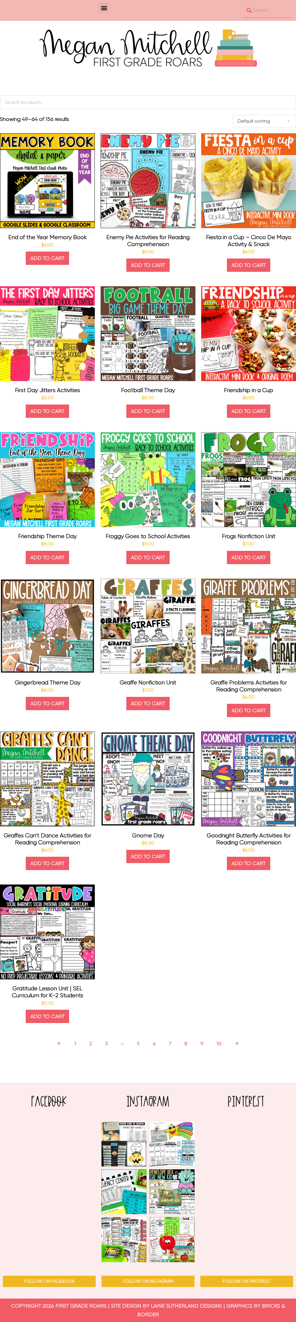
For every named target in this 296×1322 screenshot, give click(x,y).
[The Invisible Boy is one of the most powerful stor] (172, 1143)
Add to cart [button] (47, 258)
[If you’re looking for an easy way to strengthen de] (124, 1239)
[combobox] (267, 10)
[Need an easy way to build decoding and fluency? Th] (124, 1191)
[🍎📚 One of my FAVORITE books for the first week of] (124, 1143)
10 (219, 1043)
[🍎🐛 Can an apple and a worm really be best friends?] (172, 1239)
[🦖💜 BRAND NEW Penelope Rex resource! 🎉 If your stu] (172, 1191)
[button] (104, 7)
